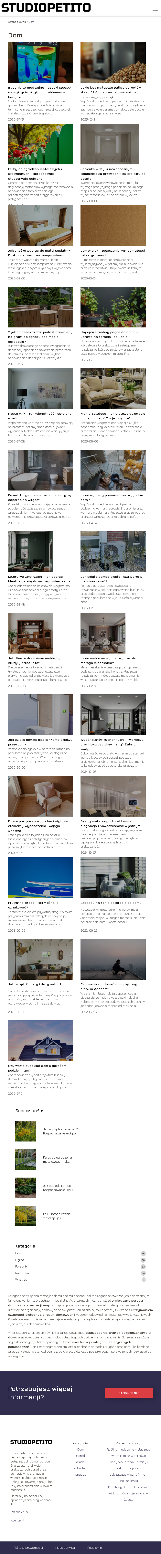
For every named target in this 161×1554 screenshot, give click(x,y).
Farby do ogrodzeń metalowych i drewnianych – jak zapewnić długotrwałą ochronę (35, 173)
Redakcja (19, 1512)
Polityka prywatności (28, 1547)
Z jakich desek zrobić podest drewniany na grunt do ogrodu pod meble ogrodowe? (40, 336)
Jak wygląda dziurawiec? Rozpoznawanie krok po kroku (60, 1131)
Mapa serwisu (65, 1547)
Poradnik (21, 1266)
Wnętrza (21, 1279)
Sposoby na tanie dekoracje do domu (111, 902)
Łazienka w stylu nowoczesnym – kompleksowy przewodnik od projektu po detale (112, 173)
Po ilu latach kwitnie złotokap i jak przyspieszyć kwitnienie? (60, 1216)
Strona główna (17, 21)
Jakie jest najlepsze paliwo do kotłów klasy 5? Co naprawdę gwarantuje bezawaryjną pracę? (110, 92)
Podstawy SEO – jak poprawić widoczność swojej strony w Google (128, 1493)
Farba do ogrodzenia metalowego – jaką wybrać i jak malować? (58, 1160)
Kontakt (17, 1520)
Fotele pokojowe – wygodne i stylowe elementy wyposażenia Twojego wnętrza (38, 825)
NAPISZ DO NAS (129, 1392)
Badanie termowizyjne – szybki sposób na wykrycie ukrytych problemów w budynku (39, 92)
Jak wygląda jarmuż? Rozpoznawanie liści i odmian (58, 1188)
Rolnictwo (22, 1273)
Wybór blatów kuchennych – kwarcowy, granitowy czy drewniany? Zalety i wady (112, 744)
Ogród (19, 1260)
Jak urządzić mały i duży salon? (34, 984)
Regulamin (94, 1547)
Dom (18, 1253)
